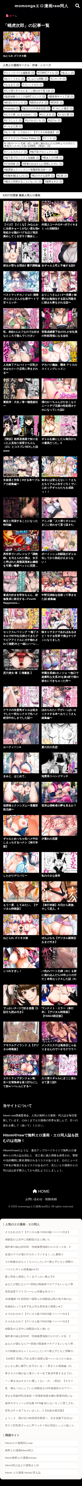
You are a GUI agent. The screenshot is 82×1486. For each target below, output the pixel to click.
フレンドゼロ (33, 84)
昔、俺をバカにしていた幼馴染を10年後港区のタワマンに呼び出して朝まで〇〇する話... (42, 1388)
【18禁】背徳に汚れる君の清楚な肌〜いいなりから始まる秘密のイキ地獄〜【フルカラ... (42, 1358)
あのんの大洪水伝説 (36, 108)
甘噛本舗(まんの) (17, 175)
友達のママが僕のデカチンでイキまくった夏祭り (34, 1254)
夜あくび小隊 (53, 157)
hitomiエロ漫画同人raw (19, 1443)
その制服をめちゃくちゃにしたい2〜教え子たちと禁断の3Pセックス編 (42, 1261)
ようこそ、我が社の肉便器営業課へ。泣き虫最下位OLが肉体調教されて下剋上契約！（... (42, 1418)
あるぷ (68, 72)
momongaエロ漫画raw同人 (41, 6)
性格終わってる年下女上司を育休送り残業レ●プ (34, 1306)
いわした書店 (63, 108)
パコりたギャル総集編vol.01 (22, 1269)
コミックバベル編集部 (20, 72)
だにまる (48, 114)
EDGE (57, 102)
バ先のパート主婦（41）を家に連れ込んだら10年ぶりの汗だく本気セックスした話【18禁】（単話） (39, 144)
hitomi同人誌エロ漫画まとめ (22, 1465)
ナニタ (50, 138)
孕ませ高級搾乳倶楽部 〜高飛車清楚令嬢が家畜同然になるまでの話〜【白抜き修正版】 (42, 1395)
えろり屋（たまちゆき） (21, 114)
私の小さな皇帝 (43, 175)
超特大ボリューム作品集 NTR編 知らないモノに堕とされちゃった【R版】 (42, 1403)
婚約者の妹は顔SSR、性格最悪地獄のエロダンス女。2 (38, 1246)
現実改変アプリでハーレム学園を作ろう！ (30, 1291)
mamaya (12, 108)
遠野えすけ (54, 181)
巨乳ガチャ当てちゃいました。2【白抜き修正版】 (35, 1410)
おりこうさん (15, 78)
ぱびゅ (55, 120)
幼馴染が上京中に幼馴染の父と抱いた (27, 1239)
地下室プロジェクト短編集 (22, 157)
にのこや (59, 78)
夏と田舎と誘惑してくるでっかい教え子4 (30, 1276)
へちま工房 (14, 126)
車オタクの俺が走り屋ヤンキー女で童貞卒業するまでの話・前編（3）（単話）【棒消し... (42, 1373)
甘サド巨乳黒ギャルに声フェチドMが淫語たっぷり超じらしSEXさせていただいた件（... (42, 1425)
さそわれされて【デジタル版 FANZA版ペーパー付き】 (37, 1232)
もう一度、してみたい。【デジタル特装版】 (32, 132)
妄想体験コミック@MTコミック (25, 96)
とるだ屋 (66, 114)
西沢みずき (39, 102)
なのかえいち (35, 120)
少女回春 (12, 163)
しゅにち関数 (38, 78)
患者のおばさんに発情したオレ (43, 163)
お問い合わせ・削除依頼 (41, 1199)
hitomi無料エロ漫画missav (21, 1457)
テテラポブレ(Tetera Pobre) (23, 138)
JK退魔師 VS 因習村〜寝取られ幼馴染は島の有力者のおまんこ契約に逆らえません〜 (42, 1299)
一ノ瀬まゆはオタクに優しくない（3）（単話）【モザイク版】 (42, 1381)
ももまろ (12, 84)
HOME (43, 1191)
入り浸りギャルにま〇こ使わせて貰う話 (30, 90)
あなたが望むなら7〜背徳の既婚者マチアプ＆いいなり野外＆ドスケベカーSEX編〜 (42, 1284)
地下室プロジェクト (44, 151)
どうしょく (14, 120)
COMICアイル (48, 72)
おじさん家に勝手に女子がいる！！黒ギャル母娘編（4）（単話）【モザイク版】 (42, 1366)
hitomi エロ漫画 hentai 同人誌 (23, 1472)
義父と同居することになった (24, 181)
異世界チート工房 (61, 96)
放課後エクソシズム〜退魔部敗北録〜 (28, 169)
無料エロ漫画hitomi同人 (19, 1450)
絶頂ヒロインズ (16, 102)
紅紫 (62, 175)
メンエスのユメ (16, 151)
